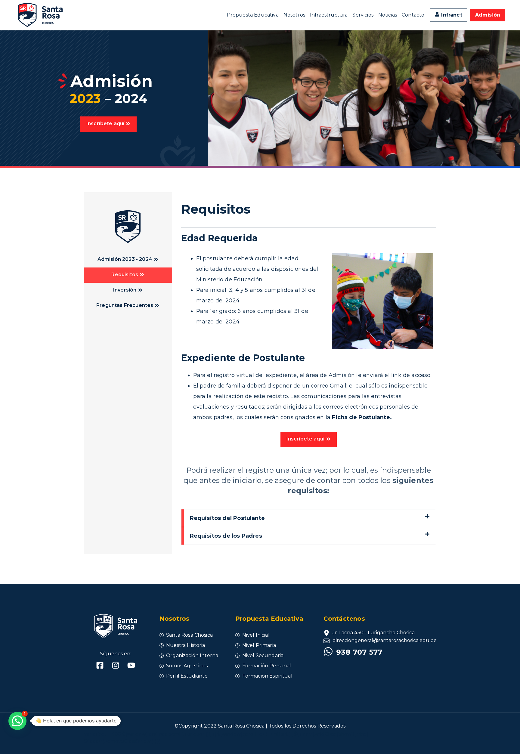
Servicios (362, 15)
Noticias (387, 15)
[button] (308, 518)
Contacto (413, 15)
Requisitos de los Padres (226, 536)
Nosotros (294, 15)
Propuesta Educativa (253, 15)
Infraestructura (329, 15)
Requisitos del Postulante (227, 518)
